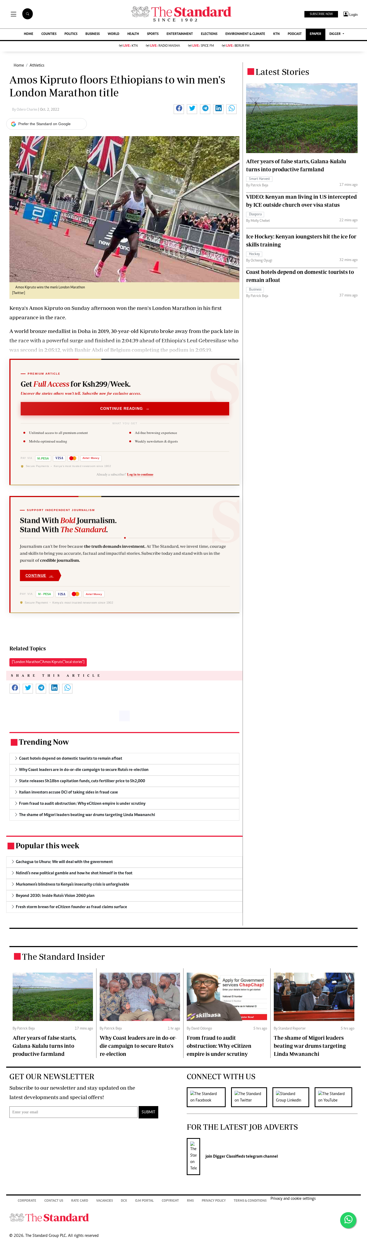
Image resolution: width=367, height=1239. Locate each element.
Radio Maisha (165, 46)
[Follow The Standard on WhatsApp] (348, 1220)
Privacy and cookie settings (293, 1199)
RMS (190, 1201)
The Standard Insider (63, 956)
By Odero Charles (25, 110)
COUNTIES (48, 34)
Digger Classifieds (228, 1156)
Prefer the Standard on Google (44, 124)
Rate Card (79, 1201)
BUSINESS (92, 34)
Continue (39, 575)
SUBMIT (148, 1112)
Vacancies (104, 1201)
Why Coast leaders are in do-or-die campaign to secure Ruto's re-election (138, 1046)
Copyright (170, 1201)
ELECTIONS (209, 34)
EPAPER (315, 34)
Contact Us (53, 1201)
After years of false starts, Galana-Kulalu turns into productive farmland (44, 1046)
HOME (28, 34)
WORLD (113, 34)
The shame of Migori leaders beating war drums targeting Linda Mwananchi (310, 1046)
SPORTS (153, 34)
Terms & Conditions (250, 1201)
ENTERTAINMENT (180, 34)
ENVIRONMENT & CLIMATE (245, 34)
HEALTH (133, 34)
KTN (276, 34)
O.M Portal (144, 1201)
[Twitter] (251, 1097)
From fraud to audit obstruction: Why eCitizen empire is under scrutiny (219, 1046)
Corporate (27, 1201)
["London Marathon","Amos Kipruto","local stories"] (48, 662)
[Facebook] (209, 1097)
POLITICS (70, 34)
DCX (124, 1201)
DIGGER (335, 34)
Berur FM (237, 46)
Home (19, 65)
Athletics (37, 65)
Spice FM (203, 46)
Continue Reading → (125, 408)
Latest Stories (282, 72)
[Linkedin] (293, 1097)
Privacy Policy (214, 1201)
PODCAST (295, 34)
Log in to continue (140, 474)
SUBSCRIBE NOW (321, 14)
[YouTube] (336, 1097)
